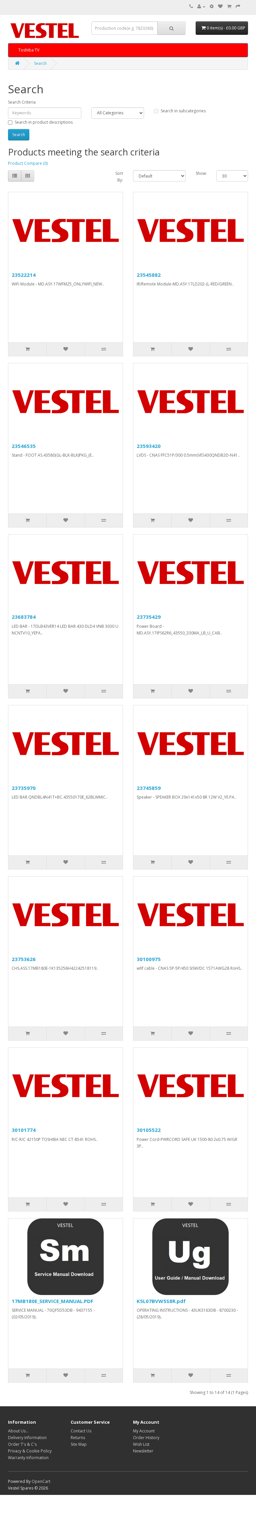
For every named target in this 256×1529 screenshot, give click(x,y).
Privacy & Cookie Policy (30, 1451)
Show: (201, 173)
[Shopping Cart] (229, 6)
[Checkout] (238, 6)
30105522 (149, 1130)
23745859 (149, 788)
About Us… (18, 1431)
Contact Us (81, 1431)
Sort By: (119, 176)
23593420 (149, 446)
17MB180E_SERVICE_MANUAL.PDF (52, 1301)
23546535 (24, 446)
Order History (146, 1437)
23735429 (149, 616)
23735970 (24, 788)
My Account (144, 1431)
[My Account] (201, 6)
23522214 (24, 274)
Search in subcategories (183, 111)
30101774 (24, 1130)
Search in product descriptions (44, 122)
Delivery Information (27, 1437)
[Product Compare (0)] (212, 6)
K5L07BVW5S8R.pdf (161, 1301)
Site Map (79, 1444)
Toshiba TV (28, 50)
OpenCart (41, 1481)
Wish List (141, 1444)
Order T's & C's (22, 1444)
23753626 (24, 959)
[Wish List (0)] (220, 6)
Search (40, 63)
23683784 (24, 616)
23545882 (149, 274)
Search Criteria (22, 102)
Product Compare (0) (28, 163)
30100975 (149, 959)
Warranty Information (28, 1457)
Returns (78, 1437)
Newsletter (143, 1451)
